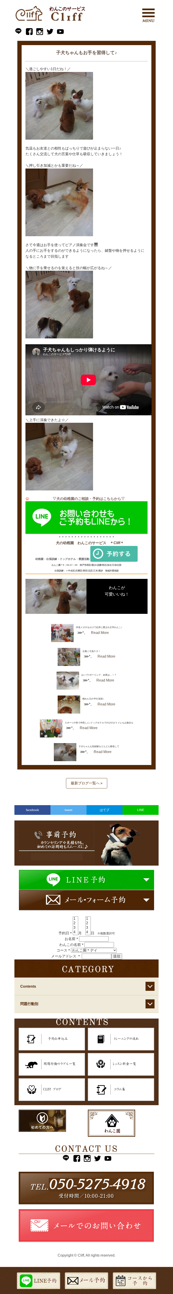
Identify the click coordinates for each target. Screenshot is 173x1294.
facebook (32, 810)
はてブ (104, 810)
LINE (140, 810)
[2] (75, 923)
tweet (68, 810)
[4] (75, 932)
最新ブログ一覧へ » (86, 783)
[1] (75, 919)
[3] (75, 928)
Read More (100, 633)
